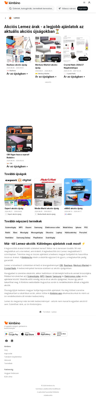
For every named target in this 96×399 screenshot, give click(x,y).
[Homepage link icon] (40, 312)
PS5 (86, 227)
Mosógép (24, 233)
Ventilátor (9, 238)
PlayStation (38, 238)
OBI (61, 265)
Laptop (59, 233)
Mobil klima (68, 227)
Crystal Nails (10, 268)
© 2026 (48, 386)
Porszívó (83, 233)
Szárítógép (50, 238)
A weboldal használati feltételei (48, 392)
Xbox (15, 233)
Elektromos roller (52, 227)
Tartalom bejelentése (13, 357)
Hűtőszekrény (70, 233)
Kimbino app (56, 293)
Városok (7, 360)
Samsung (38, 227)
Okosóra (49, 233)
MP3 (20, 227)
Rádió (7, 233)
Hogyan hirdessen (11, 373)
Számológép (10, 227)
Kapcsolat (8, 353)
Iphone (78, 227)
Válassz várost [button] (69, 8)
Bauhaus (68, 265)
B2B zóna (8, 376)
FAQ (6, 350)
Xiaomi (28, 227)
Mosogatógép (37, 233)
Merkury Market (81, 265)
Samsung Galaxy (23, 238)
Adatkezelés (48, 395)
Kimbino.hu (27, 257)
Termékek (8, 363)
